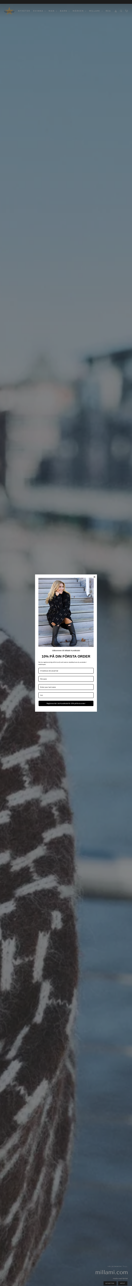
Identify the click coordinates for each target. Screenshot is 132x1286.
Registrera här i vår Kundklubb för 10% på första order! (66, 703)
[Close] (94, 576)
